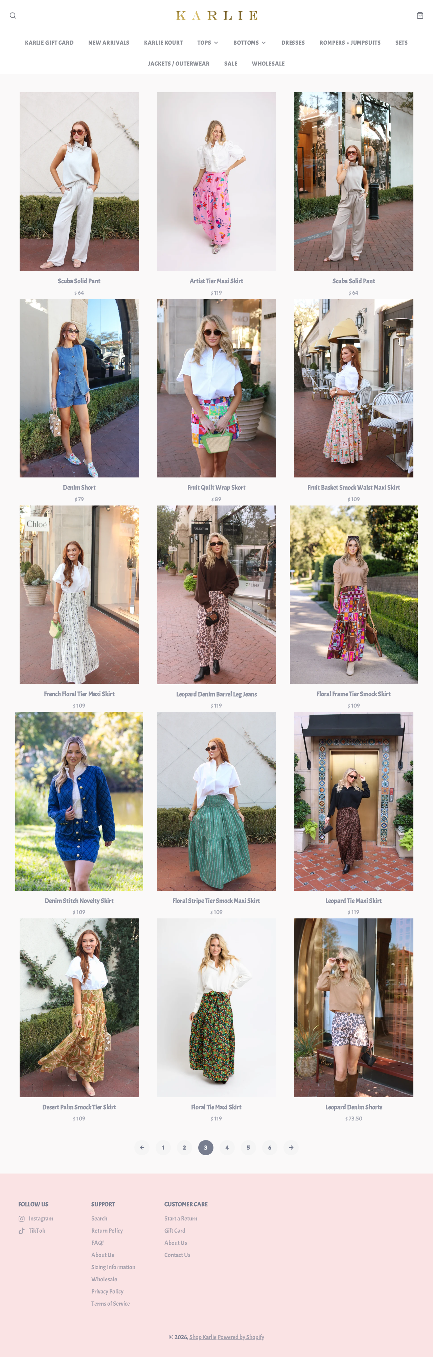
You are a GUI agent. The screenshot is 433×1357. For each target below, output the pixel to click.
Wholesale (268, 63)
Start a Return (180, 1219)
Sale (230, 63)
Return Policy (107, 1231)
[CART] (420, 15)
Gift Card (174, 1231)
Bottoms (246, 42)
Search (99, 1219)
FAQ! (97, 1243)
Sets (401, 42)
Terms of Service (110, 1304)
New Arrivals (109, 42)
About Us (102, 1255)
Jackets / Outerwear (178, 63)
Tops (204, 42)
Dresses (293, 42)
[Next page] (291, 1147)
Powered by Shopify (241, 1337)
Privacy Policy (107, 1292)
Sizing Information (113, 1267)
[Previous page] (142, 1147)
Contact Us (177, 1255)
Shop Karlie (202, 1337)
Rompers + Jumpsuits (350, 42)
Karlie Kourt (163, 42)
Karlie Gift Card (49, 42)
